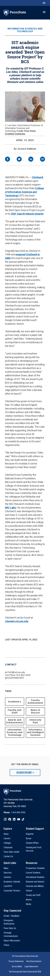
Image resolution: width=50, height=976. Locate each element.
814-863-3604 (23, 675)
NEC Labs (10, 507)
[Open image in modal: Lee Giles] (25, 106)
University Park (35, 721)
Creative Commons (15, 133)
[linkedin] (30, 159)
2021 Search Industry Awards (27, 213)
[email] (42, 159)
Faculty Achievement (35, 701)
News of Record (35, 711)
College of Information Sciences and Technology (24, 192)
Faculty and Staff (14, 711)
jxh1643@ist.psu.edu (15, 672)
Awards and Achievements (14, 721)
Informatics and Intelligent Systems (35, 732)
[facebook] (7, 159)
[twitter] (19, 159)
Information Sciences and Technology (25, 30)
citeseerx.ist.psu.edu (16, 621)
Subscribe (24, 772)
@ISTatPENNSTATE (14, 678)
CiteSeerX (37, 177)
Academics (14, 701)
